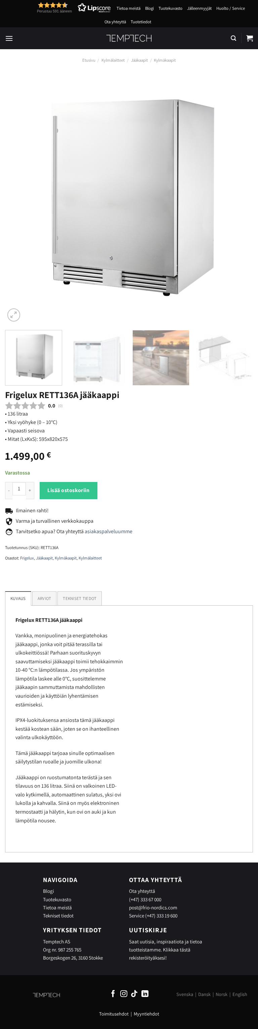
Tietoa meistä (128, 8)
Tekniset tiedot (58, 915)
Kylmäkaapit (165, 60)
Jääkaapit (139, 60)
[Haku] (233, 38)
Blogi (149, 8)
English (239, 994)
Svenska (184, 994)
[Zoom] (13, 315)
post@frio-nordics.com (153, 907)
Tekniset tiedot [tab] (79, 598)
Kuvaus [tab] (18, 598)
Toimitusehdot (114, 1013)
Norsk (221, 994)
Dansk (204, 994)
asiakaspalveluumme (108, 531)
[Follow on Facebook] (113, 994)
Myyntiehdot (146, 1013)
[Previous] (18, 199)
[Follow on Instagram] (123, 994)
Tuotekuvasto (170, 8)
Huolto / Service (230, 8)
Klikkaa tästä (176, 949)
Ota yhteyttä (115, 22)
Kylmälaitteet (113, 60)
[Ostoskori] (249, 38)
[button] (61, 7)
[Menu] (9, 38)
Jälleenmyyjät (199, 8)
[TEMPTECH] (129, 38)
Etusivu (88, 60)
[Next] (239, 199)
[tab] (44, 598)
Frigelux (27, 558)
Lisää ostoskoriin (68, 490)
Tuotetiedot (141, 22)
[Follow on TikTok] (134, 994)
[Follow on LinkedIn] (144, 994)
